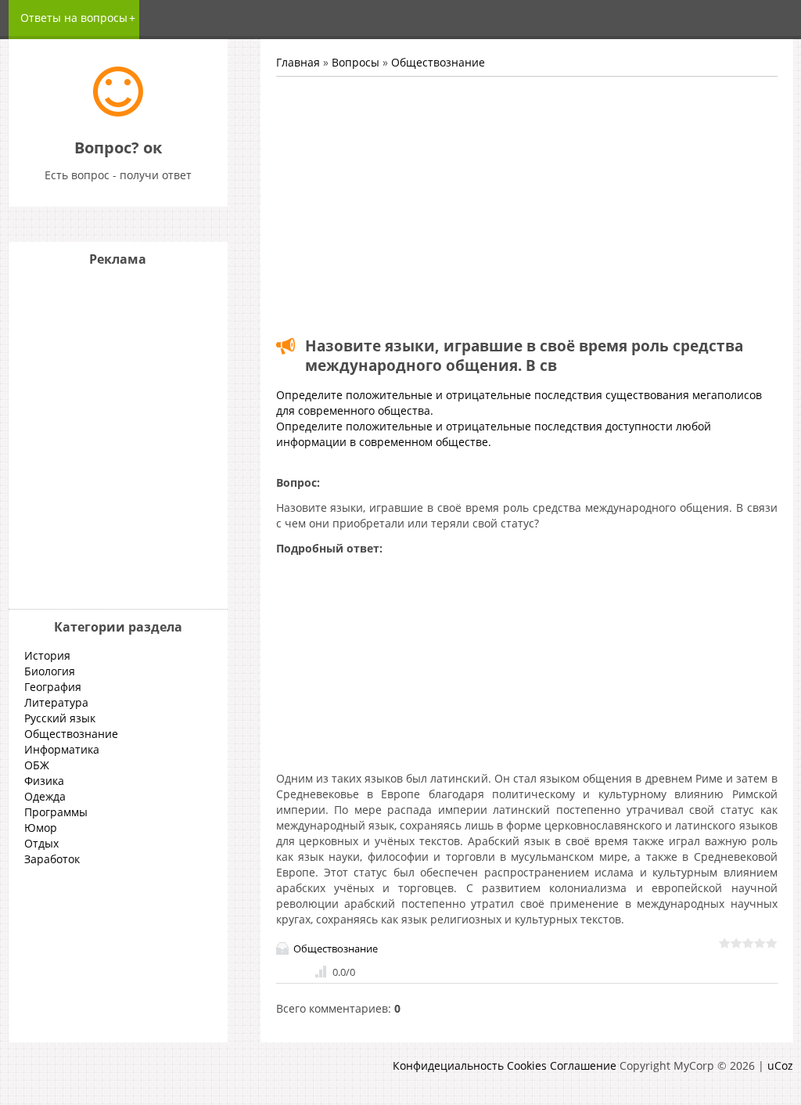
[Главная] (118, 112)
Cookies (527, 1065)
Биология (49, 671)
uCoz (780, 1065)
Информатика (61, 749)
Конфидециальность (448, 1065)
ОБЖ (36, 765)
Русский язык (59, 718)
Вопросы (355, 62)
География (52, 686)
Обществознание (438, 62)
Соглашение (583, 1065)
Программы (56, 811)
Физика (44, 780)
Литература (56, 702)
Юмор (40, 827)
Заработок (52, 858)
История (47, 655)
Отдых (41, 843)
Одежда (45, 796)
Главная (298, 62)
